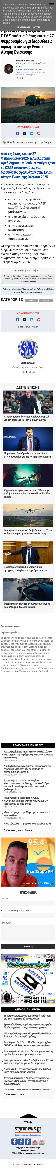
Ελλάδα (50, 289)
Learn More (23, 27)
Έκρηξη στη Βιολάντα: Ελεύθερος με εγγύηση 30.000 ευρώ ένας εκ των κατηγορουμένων (28, 1044)
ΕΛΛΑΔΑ (32, 300)
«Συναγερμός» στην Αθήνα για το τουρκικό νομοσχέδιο (27, 814)
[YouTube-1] (35, 1142)
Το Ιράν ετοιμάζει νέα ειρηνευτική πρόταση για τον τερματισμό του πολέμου (27, 1017)
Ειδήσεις (25, 289)
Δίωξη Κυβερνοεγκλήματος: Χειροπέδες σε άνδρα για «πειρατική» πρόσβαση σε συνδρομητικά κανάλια (27, 769)
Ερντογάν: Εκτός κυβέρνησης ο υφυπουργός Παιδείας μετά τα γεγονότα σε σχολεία (27, 1026)
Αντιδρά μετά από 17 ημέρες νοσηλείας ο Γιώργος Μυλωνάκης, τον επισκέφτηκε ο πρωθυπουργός (26, 1081)
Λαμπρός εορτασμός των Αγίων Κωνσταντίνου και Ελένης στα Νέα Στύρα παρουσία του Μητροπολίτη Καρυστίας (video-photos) (26, 785)
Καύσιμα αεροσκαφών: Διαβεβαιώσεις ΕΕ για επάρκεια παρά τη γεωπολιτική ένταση (28, 1062)
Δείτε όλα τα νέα (16, 1094)
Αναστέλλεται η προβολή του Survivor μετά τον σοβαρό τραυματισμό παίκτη (27, 825)
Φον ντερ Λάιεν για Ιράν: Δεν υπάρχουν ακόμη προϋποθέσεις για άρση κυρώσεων (28, 1053)
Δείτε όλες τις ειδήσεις (20, 830)
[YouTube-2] (41, 1142)
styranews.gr (36, 292)
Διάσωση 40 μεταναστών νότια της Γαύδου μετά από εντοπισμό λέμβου (27, 1070)
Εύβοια (40, 289)
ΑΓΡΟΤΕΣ (46, 300)
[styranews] (14, 1142)
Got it (36, 27)
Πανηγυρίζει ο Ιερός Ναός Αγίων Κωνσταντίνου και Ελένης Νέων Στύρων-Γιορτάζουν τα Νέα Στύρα (26, 800)
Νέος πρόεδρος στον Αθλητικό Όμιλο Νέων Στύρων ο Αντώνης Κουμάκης (27, 1035)
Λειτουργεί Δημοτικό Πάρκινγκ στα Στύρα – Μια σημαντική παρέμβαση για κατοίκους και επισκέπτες (28, 754)
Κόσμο (23, 292)
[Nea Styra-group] (28, 1142)
